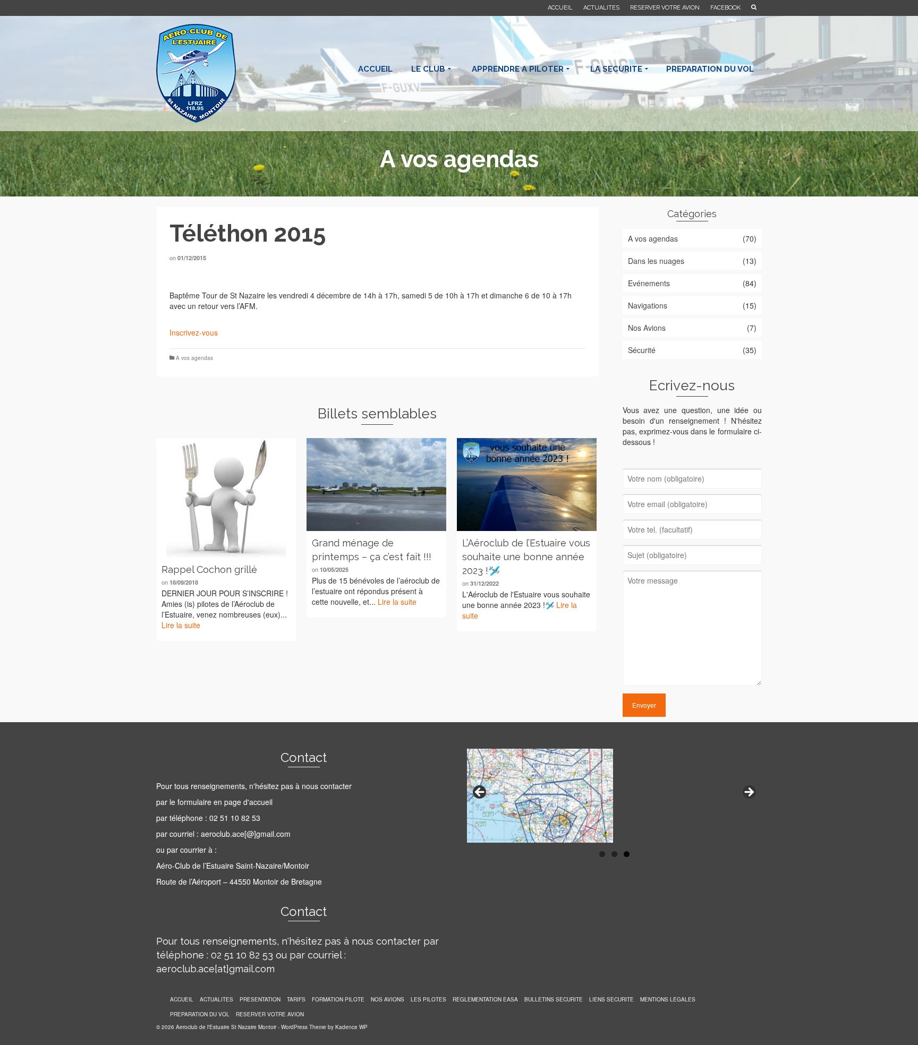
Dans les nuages (656, 260)
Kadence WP (351, 1027)
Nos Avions (647, 327)
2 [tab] (614, 854)
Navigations (647, 305)
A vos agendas (194, 358)
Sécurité (642, 350)
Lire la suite (181, 625)
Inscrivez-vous (193, 332)
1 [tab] (602, 854)
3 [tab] (627, 854)
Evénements (649, 283)
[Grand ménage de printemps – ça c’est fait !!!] (376, 484)
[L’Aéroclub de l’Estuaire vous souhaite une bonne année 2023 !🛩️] (527, 484)
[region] (614, 796)
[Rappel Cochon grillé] (226, 498)
